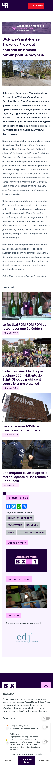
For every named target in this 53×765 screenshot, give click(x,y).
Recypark (32, 525)
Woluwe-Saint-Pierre (31, 532)
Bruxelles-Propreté (20, 518)
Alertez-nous (36, 5)
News (11, 532)
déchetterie (15, 525)
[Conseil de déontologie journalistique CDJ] (26, 637)
